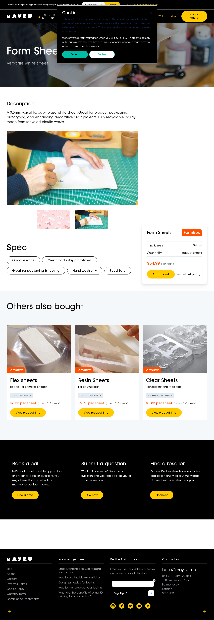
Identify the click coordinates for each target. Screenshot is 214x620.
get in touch (152, 4)
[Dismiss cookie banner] (150, 13)
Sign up (53, 16)
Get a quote (194, 16)
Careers (12, 578)
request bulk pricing (188, 274)
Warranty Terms (17, 594)
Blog (9, 568)
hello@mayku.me (179, 569)
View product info (28, 412)
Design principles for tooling (77, 582)
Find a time (25, 495)
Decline (102, 54)
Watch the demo (168, 16)
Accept (75, 54)
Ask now (92, 495)
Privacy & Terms (17, 583)
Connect (162, 495)
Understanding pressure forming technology (80, 570)
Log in (44, 16)
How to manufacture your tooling (80, 587)
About (11, 573)
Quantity (154, 253)
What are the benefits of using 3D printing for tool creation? (81, 594)
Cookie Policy (15, 589)
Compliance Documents (23, 599)
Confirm (112, 4)
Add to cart (160, 274)
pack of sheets (192, 252)
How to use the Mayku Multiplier (79, 577)
